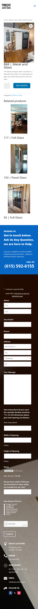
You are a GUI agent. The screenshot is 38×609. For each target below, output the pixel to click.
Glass (16, 20)
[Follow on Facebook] (10, 593)
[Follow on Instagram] (19, 593)
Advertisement (11, 511)
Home (6, 20)
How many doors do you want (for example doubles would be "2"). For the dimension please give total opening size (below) (17, 414)
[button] (31, 26)
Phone (7, 331)
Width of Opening (11, 435)
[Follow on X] (14, 593)
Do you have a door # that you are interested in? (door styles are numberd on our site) (16, 484)
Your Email (9, 319)
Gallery (11, 20)
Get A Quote (21, 85)
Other (8, 514)
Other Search (11, 512)
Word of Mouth (12, 509)
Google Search (11, 504)
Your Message (9, 372)
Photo (6, 467)
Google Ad (10, 506)
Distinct (15, 95)
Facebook (9, 507)
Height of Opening (11, 451)
